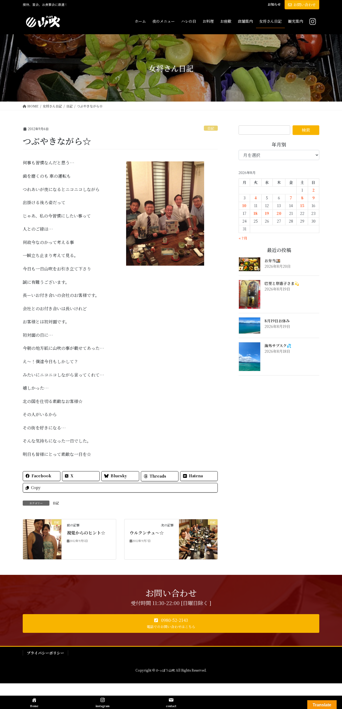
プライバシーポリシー (45, 653)
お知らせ (274, 4)
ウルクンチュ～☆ (147, 533)
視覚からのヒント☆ (86, 533)
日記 (210, 128)
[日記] (42, 539)
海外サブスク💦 (278, 345)
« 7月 (243, 238)
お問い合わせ (304, 4)
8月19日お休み (277, 320)
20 (279, 213)
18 (256, 213)
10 (244, 205)
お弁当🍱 (272, 260)
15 (302, 205)
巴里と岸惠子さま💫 (282, 283)
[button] (171, 623)
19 (267, 213)
